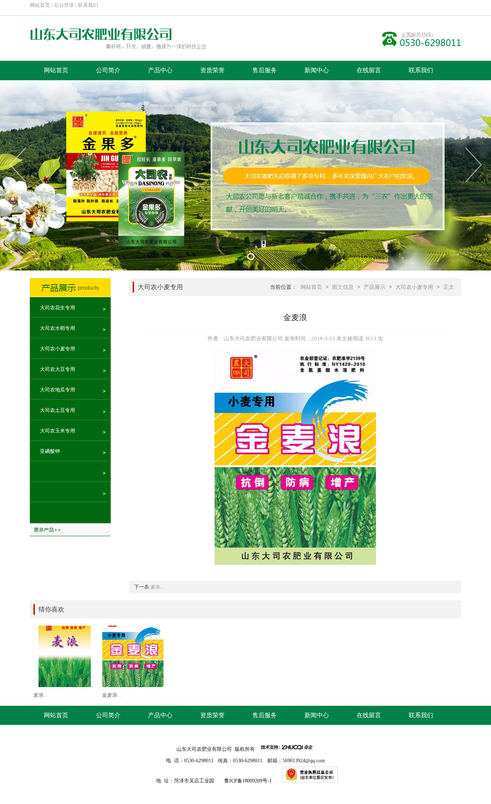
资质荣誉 (212, 70)
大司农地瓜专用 (57, 389)
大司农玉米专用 (57, 430)
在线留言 (369, 70)
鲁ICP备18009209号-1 (248, 780)
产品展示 (374, 287)
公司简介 (108, 70)
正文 (448, 287)
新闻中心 (316, 70)
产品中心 (160, 70)
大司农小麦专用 (57, 348)
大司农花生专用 (57, 307)
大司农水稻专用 (57, 328)
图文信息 (343, 287)
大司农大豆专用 (57, 369)
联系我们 (88, 5)
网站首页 (40, 5)
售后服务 (264, 70)
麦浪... (157, 587)
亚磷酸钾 (50, 451)
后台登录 (64, 5)
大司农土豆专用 (57, 410)
